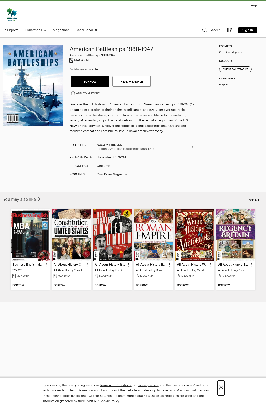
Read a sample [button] (132, 82)
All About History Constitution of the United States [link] (69, 265)
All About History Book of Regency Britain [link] (234, 265)
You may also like (20, 199)
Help (254, 5)
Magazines (61, 30)
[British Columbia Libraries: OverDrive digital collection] (11, 14)
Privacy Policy (148, 385)
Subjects (11, 30)
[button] (211, 31)
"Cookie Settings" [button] (99, 396)
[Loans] (230, 31)
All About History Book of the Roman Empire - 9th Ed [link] (151, 265)
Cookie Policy (109, 401)
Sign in (247, 30)
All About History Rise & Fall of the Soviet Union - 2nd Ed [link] (110, 265)
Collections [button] (34, 30)
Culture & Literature (235, 69)
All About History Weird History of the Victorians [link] (192, 265)
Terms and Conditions (115, 385)
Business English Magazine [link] (28, 265)
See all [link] (254, 200)
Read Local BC (87, 30)
